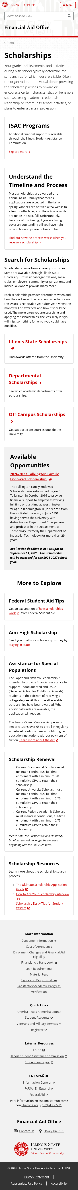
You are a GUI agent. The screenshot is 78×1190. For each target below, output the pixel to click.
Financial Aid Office (27, 27)
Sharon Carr (30, 1105)
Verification (39, 992)
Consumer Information (37, 941)
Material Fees (39, 974)
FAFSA (37, 1050)
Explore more (18, 152)
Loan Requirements (39, 969)
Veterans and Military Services (37, 1024)
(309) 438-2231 (52, 1105)
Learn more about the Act (37, 740)
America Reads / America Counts (39, 1012)
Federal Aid (37, 1095)
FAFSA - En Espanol (37, 1088)
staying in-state (19, 645)
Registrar (37, 1030)
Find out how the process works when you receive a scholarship (37, 240)
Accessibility (59, 1183)
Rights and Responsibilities (39, 980)
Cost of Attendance (39, 947)
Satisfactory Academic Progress (39, 986)
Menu (69, 5)
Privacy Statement (36, 1177)
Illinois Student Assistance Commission (37, 1056)
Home (11, 42)
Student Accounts (37, 1018)
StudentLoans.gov (37, 1062)
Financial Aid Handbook (37, 962)
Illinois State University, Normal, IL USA (44, 1168)
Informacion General (37, 1082)
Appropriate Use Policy (26, 1183)
